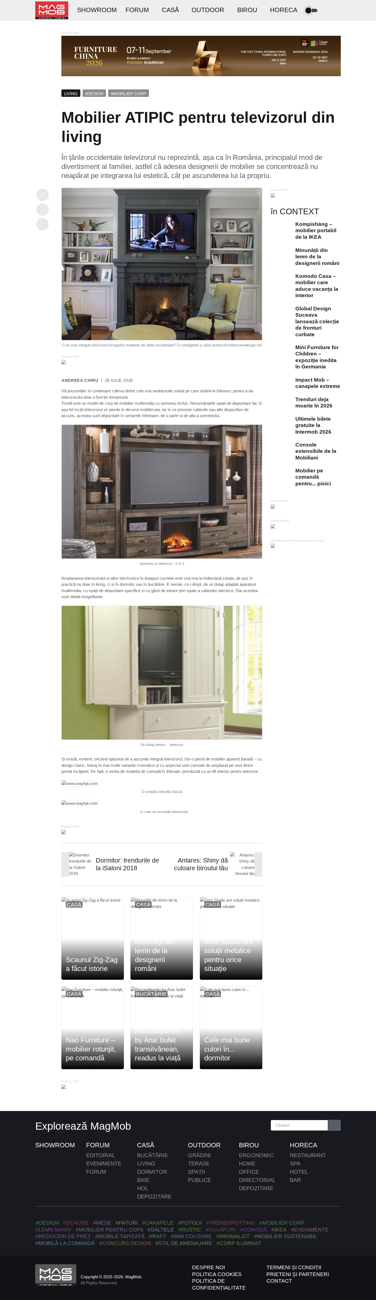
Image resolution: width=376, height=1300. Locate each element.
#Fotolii (190, 1223)
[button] (327, 10)
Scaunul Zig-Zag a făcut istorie (92, 964)
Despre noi (208, 1267)
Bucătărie (151, 994)
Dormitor (152, 1172)
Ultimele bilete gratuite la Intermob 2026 (313, 425)
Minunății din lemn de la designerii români (155, 955)
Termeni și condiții (293, 1267)
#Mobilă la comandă (65, 1243)
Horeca (303, 1145)
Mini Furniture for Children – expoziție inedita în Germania (317, 357)
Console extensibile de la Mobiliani (315, 451)
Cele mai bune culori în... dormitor (227, 1049)
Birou (249, 1145)
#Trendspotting (230, 1223)
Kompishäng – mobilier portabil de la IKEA (315, 230)
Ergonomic (256, 1155)
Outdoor (204, 1145)
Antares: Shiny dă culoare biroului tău (201, 864)
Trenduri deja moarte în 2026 (314, 402)
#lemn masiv (53, 1230)
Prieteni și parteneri (297, 1274)
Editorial (100, 1155)
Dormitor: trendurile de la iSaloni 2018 (127, 864)
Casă (74, 905)
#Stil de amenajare (184, 1243)
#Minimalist (233, 1236)
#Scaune (76, 1223)
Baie (143, 1180)
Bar (295, 1180)
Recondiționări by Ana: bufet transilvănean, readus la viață (158, 1044)
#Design (94, 93)
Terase (198, 1164)
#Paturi (127, 1223)
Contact (279, 1281)
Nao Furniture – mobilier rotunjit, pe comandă (91, 1049)
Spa (295, 1164)
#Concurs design (125, 1243)
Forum (98, 1145)
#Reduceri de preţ (63, 1236)
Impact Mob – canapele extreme (317, 383)
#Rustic (189, 1230)
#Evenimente (310, 1230)
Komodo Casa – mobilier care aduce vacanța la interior (316, 285)
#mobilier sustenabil (285, 1236)
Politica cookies (217, 1274)
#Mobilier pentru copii (109, 1230)
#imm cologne (191, 1236)
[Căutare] (334, 1125)
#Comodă (253, 1230)
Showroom (55, 1145)
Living (71, 93)
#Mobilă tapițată (120, 1236)
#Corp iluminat (239, 1243)
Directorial (257, 1180)
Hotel (299, 1172)
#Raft (157, 1236)
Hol (142, 1188)
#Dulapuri (221, 1230)
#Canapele (158, 1223)
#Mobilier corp (128, 93)
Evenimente (103, 1164)
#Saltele (161, 1230)
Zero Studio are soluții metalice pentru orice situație (228, 955)
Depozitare (154, 1197)
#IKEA (279, 1230)
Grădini (199, 1155)
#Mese (102, 1223)
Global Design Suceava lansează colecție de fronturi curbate (317, 321)
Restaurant (308, 1155)
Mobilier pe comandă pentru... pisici (313, 477)
